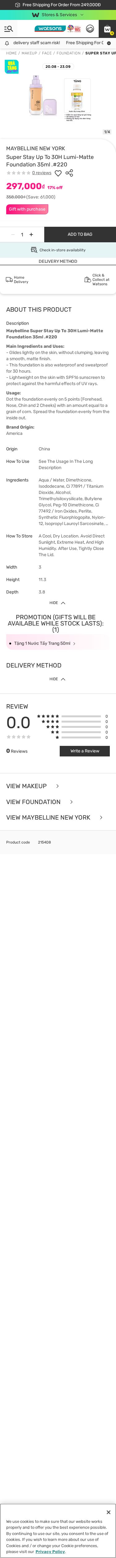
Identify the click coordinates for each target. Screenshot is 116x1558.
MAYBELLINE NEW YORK (35, 148)
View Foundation (34, 802)
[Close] (108, 1512)
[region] (58, 1531)
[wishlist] (58, 173)
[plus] (31, 234)
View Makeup (27, 786)
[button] (107, 28)
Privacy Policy (50, 1551)
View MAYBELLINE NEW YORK (49, 817)
